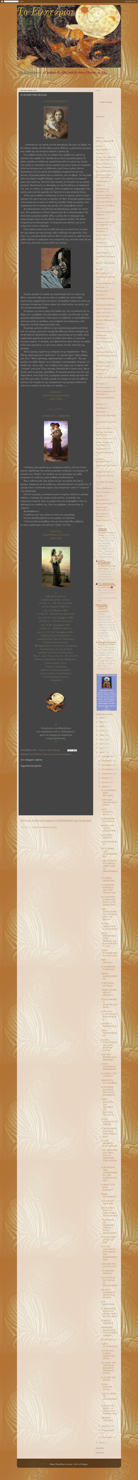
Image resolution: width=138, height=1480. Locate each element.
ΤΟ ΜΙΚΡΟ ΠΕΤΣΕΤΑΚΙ (108, 879)
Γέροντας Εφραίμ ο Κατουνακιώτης (104, 196)
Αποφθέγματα (102, 181)
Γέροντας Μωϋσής (104, 201)
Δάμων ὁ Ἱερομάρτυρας (109, 699)
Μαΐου (105, 786)
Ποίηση (99, 404)
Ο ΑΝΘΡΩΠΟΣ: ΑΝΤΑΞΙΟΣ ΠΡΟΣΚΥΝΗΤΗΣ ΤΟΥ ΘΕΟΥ (109, 1312)
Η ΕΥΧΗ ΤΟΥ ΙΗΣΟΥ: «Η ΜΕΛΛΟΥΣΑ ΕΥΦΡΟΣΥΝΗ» (109, 1410)
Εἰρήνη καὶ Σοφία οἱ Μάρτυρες (106, 701)
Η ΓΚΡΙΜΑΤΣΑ (108, 1339)
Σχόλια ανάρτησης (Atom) (45, 827)
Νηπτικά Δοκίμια (103, 331)
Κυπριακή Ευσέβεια (105, 305)
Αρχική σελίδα (54, 820)
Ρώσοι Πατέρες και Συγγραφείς (104, 443)
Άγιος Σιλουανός (103, 171)
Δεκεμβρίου (107, 756)
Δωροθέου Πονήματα (105, 256)
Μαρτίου (106, 1426)
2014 (101, 752)
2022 (101, 717)
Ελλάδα (99, 269)
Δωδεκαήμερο (102, 252)
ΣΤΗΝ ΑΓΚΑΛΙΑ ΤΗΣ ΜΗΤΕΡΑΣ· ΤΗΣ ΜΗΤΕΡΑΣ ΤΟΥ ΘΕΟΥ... (108, 1107)
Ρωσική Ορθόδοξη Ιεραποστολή (104, 433)
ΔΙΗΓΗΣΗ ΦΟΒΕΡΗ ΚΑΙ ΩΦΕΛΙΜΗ (108, 1057)
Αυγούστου (107, 773)
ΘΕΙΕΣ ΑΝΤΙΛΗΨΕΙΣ (108, 1195)
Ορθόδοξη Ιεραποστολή (106, 355)
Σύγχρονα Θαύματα (105, 452)
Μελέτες (99, 324)
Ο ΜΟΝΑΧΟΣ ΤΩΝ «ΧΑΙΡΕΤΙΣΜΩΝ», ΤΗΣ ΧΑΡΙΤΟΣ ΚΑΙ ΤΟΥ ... (109, 1174)
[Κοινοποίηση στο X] (72, 750)
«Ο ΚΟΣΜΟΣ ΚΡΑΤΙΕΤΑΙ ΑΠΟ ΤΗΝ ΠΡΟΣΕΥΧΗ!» (108, 889)
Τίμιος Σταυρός (103, 492)
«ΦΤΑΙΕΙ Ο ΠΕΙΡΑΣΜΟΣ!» (109, 1024)
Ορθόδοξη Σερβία (104, 362)
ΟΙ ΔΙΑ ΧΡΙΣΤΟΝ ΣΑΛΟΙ (106, 1387)
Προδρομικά (101, 408)
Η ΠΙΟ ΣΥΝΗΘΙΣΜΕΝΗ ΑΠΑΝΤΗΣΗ (109, 953)
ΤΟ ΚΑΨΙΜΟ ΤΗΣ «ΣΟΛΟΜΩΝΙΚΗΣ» (109, 852)
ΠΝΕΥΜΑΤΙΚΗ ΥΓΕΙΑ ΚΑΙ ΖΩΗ (108, 1240)
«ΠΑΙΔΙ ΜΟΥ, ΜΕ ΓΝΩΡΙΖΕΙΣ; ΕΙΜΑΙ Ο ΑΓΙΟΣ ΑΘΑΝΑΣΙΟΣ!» (109, 1226)
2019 (101, 730)
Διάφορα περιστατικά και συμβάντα (105, 223)
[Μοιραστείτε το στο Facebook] (74, 750)
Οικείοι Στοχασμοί (104, 341)
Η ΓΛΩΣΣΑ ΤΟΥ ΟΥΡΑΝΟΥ (109, 1074)
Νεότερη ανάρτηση (32, 820)
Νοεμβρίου (107, 760)
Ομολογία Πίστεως (104, 352)
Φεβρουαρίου (108, 1430)
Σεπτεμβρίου (108, 769)
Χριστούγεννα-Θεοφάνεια (102, 515)
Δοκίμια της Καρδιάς (105, 246)
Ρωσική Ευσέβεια (104, 428)
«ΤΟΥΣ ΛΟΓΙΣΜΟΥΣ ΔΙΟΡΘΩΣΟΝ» (109, 1066)
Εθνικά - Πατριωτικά (105, 263)
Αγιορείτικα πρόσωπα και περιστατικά (105, 158)
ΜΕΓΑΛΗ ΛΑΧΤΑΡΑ (107, 1419)
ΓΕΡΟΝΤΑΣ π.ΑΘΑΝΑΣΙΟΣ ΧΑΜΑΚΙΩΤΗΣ (109, 1015)
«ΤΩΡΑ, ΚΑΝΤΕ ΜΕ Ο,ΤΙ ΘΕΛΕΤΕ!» (109, 992)
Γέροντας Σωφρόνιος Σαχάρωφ (57, 754)
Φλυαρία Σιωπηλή (107, 642)
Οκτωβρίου (107, 765)
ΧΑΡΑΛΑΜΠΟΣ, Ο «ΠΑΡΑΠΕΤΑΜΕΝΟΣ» (109, 1003)
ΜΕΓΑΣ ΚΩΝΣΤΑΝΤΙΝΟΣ (109, 976)
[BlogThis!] (70, 750)
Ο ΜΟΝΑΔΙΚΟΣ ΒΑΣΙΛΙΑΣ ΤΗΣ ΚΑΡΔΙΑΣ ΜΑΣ (109, 1132)
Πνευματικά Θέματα (105, 397)
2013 (101, 1442)
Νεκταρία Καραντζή (102, 606)
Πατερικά (100, 383)
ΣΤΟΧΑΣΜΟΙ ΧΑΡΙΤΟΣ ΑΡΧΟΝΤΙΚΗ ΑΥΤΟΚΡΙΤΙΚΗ (109, 1212)
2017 (101, 739)
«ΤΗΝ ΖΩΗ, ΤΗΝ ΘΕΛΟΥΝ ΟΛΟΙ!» (109, 802)
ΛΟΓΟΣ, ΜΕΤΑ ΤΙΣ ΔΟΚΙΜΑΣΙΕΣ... (109, 1397)
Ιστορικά (100, 294)
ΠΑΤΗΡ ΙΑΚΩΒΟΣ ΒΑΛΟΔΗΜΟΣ (109, 1143)
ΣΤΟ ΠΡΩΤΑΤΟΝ (107, 1303)
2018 (101, 735)
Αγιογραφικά (102, 149)
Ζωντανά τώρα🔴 (106, 587)
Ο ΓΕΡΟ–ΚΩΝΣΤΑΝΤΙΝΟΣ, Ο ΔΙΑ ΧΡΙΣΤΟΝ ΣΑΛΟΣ (109, 1045)
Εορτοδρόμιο (101, 273)
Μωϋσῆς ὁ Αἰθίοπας (103, 692)
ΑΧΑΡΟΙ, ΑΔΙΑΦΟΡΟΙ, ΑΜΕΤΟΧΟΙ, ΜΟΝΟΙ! (108, 1293)
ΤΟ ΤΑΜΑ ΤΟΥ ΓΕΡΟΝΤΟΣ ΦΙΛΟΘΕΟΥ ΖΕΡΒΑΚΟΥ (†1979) (108, 1368)
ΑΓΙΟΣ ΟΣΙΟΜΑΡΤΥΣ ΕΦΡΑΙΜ (109, 1121)
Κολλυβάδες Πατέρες (105, 298)
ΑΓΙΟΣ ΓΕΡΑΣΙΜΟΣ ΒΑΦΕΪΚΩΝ (104, 562)
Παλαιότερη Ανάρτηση (77, 820)
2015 (101, 748)
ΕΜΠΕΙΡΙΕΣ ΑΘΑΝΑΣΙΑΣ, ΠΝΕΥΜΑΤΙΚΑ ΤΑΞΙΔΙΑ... (109, 1331)
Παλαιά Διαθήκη (103, 366)
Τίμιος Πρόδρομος (104, 488)
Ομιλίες (99, 348)
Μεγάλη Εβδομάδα (104, 320)
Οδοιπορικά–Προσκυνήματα (103, 336)
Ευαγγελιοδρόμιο (103, 283)
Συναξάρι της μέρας (105, 482)
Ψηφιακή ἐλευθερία (106, 644)
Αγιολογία (100, 153)
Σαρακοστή (101, 448)
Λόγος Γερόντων (103, 308)
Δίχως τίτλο (101, 238)
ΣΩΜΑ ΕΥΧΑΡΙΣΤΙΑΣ (109, 1345)
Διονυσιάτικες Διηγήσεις (102, 229)
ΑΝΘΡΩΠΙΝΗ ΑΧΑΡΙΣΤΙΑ (107, 819)
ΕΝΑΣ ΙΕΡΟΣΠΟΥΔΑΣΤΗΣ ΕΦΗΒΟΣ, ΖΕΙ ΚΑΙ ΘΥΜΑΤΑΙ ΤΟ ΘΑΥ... (109, 939)
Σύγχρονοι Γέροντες (105, 475)
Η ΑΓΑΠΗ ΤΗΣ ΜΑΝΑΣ (108, 1378)
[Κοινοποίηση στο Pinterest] (76, 750)
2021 (101, 722)
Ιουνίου (105, 782)
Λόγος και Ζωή (103, 312)
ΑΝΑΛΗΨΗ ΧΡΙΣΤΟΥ (107, 836)
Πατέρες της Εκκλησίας (106, 377)
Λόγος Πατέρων (103, 316)
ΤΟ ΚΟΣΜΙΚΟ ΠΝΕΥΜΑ (108, 1272)
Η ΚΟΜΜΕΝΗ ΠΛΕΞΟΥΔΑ (108, 968)
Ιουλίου (105, 778)
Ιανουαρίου (107, 1437)
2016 (101, 744)
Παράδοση (100, 369)
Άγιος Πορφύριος (104, 167)
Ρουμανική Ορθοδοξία (106, 415)
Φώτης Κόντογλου (104, 503)
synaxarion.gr (106, 710)
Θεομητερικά (102, 291)
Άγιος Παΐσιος (35, 754)
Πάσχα (99, 373)
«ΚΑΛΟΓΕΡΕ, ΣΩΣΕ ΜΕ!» (107, 1202)
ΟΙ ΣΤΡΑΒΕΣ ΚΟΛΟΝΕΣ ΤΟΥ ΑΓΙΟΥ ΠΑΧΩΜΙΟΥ (108, 1091)
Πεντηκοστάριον (103, 387)
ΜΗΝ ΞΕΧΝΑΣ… (107, 961)
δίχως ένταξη (102, 235)
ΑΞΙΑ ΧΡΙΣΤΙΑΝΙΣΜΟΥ (109, 1033)
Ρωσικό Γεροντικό (104, 438)
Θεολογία (100, 287)
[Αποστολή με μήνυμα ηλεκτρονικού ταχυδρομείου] (68, 750)
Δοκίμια (99, 242)
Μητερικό (100, 327)
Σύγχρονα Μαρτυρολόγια (102, 460)
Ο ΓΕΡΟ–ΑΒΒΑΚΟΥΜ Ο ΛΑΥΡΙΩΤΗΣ (109, 926)
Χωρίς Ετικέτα (102, 520)
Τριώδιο (99, 496)
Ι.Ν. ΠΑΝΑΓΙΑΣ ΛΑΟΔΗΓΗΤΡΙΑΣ (107, 584)
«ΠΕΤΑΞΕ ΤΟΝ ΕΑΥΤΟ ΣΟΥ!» (109, 1265)
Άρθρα (99, 185)
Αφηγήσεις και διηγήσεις (102, 190)
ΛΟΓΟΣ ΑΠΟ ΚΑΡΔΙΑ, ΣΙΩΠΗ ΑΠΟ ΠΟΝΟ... (108, 1354)
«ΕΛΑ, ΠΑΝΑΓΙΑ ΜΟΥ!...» (107, 812)
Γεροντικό (100, 218)
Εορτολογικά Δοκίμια (105, 277)
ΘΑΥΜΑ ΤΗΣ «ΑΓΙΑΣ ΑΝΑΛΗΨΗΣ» (108, 828)
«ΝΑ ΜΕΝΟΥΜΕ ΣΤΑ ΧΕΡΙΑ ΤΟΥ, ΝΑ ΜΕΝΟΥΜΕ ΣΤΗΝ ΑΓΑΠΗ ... (109, 1156)
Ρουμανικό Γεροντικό (105, 422)
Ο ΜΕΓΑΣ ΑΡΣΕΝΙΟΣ (107, 1321)
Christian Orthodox (102, 530)
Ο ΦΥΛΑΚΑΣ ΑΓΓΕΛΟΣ (107, 984)
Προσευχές (101, 411)
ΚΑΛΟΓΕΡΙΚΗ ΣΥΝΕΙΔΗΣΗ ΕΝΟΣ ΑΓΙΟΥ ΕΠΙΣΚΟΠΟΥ (108, 901)
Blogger (84, 1464)
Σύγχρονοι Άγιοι (103, 471)
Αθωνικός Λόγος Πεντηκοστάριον (103, 176)
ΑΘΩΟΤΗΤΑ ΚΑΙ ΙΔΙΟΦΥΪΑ (109, 1081)
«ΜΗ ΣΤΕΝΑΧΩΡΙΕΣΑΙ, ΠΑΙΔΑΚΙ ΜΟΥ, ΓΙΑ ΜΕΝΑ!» (109, 914)
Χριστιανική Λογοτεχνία (101, 508)
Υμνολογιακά (102, 499)
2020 (101, 726)
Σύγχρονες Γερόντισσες (106, 465)
